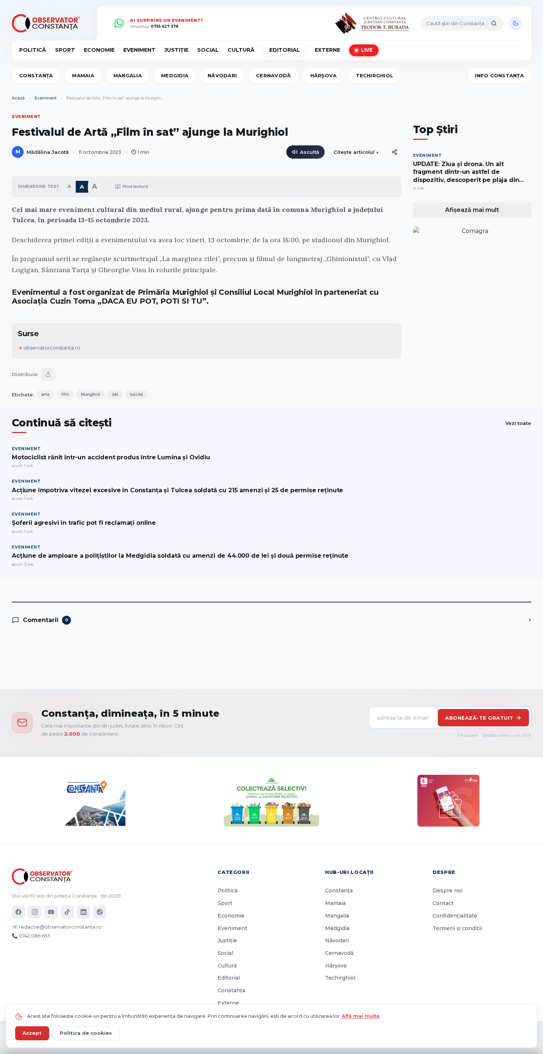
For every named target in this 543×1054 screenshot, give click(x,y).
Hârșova (323, 75)
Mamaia (83, 75)
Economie (99, 50)
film (65, 427)
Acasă (18, 98)
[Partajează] (48, 407)
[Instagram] (34, 912)
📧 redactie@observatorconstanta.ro (57, 927)
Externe (327, 50)
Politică (32, 50)
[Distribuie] (394, 152)
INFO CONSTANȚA (499, 75)
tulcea (136, 427)
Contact (443, 903)
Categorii (233, 872)
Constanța (36, 75)
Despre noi (447, 891)
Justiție (176, 50)
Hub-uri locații (349, 872)
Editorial (284, 50)
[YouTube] (51, 912)
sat (115, 427)
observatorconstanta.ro (51, 381)
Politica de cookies (86, 1033)
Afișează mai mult (472, 209)
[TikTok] (67, 912)
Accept (32, 1033)
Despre (444, 872)
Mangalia (127, 75)
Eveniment (139, 50)
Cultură (241, 50)
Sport (65, 50)
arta (45, 427)
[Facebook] (18, 912)
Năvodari (222, 75)
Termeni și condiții (457, 928)
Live (367, 50)
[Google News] (99, 912)
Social (208, 50)
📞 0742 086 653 (31, 936)
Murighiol (90, 427)
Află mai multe (361, 1016)
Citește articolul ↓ (356, 152)
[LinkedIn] (83, 912)
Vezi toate (518, 456)
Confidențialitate (455, 915)
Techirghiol (374, 75)
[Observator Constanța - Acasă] (47, 23)
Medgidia (174, 75)
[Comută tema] (515, 23)
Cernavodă (273, 75)
